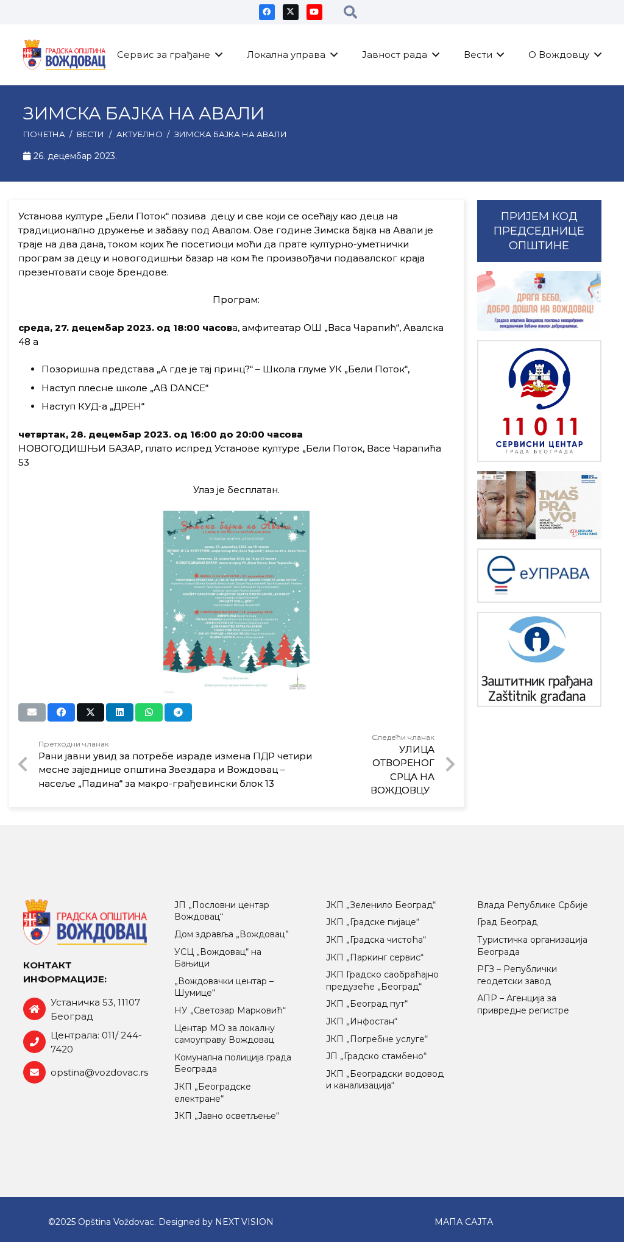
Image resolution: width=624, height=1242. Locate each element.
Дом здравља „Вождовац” (231, 934)
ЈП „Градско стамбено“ (376, 1056)
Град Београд (507, 922)
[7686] (539, 301)
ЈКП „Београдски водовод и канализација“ (385, 1079)
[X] (291, 12)
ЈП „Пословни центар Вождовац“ (221, 911)
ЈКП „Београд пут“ (367, 1003)
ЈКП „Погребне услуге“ (377, 1039)
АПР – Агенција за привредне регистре (523, 1004)
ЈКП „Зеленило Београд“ (381, 905)
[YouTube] (314, 12)
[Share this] (61, 712)
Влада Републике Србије (532, 905)
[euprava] (539, 575)
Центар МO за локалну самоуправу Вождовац (224, 1034)
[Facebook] (267, 12)
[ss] (539, 401)
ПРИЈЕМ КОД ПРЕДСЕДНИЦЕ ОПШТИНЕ (539, 231)
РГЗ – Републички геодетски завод (517, 975)
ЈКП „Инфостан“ (361, 1021)
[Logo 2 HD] (539, 659)
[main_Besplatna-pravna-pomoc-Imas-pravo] (539, 505)
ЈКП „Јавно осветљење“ (226, 1115)
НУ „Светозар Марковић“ (230, 1010)
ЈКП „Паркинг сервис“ (375, 957)
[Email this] (32, 712)
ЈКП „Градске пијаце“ (372, 922)
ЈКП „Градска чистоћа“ (376, 939)
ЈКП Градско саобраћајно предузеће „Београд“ (382, 980)
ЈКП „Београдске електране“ (212, 1092)
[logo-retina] (64, 55)
